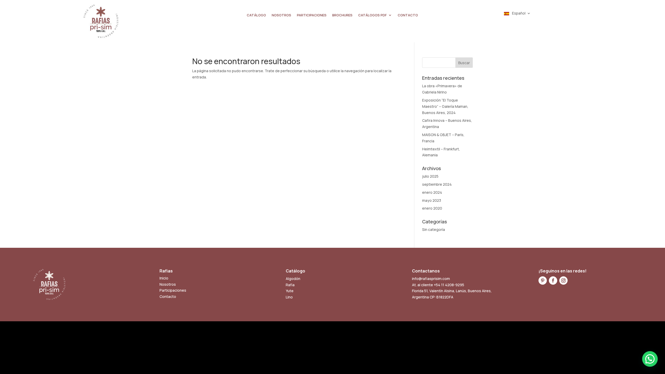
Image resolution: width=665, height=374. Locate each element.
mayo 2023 (431, 200)
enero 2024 (432, 192)
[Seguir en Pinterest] (542, 280)
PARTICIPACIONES (312, 15)
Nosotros (167, 284)
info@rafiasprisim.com (431, 278)
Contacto (167, 296)
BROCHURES (342, 15)
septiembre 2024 (437, 184)
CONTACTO (408, 15)
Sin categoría (433, 229)
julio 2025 (430, 176)
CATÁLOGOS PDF (372, 15)
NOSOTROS (281, 15)
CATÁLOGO (256, 15)
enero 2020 (432, 208)
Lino (289, 297)
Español (518, 13)
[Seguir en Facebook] (553, 280)
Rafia (290, 284)
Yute (290, 290)
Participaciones (172, 290)
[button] (650, 359)
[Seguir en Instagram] (563, 280)
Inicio (163, 278)
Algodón (293, 278)
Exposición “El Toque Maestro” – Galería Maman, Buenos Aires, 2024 (445, 106)
